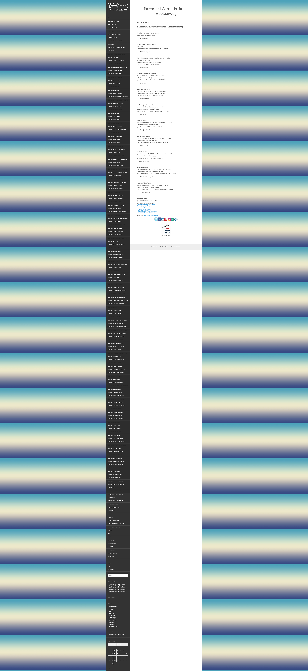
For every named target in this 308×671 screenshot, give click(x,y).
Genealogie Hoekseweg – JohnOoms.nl (146, 204)
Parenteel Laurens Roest (114, 363)
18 (115, 657)
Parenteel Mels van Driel (114, 162)
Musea (109, 533)
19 (117, 657)
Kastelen (110, 530)
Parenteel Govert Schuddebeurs (116, 297)
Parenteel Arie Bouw (113, 241)
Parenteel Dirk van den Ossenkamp (116, 455)
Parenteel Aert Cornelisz (114, 202)
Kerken (109, 537)
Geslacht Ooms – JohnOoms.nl (144, 209)
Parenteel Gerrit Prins (113, 261)
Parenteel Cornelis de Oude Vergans (117, 264)
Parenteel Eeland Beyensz (114, 389)
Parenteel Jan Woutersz (114, 251)
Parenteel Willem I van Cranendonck (117, 159)
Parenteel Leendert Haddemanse (116, 303)
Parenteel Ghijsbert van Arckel (116, 399)
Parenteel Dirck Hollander (115, 392)
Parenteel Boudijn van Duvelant (116, 484)
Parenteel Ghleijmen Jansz (115, 448)
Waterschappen (112, 543)
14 (123, 653)
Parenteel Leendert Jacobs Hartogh (117, 172)
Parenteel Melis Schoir (114, 471)
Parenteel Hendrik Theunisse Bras (116, 336)
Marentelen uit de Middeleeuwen (116, 47)
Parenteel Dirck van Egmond (115, 313)
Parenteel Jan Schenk (113, 277)
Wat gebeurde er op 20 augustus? (117, 589)
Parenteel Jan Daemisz (113, 90)
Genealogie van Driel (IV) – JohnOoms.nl (146, 208)
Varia (109, 563)
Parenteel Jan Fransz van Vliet (116, 60)
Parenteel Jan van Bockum (115, 248)
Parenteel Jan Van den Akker (115, 70)
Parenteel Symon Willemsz (114, 428)
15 (126, 653)
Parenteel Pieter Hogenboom (115, 165)
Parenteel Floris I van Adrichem (116, 359)
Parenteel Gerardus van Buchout (116, 369)
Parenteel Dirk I (112, 487)
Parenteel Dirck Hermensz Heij (116, 146)
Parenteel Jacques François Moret (117, 405)
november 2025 (113, 622)
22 (126, 657)
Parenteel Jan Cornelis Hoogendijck (117, 238)
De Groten (110, 517)
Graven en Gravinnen (113, 504)
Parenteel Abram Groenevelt (115, 195)
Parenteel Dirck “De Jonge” (115, 221)
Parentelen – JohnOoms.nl (150, 215)
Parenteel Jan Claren (113, 307)
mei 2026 (111, 611)
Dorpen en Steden (112, 550)
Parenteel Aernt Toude (114, 435)
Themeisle (178, 246)
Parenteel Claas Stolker (114, 317)
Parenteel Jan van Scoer (114, 349)
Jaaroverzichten (112, 37)
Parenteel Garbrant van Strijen (116, 441)
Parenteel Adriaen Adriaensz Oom (116, 54)
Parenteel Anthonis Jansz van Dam (117, 326)
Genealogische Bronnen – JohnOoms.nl (146, 212)
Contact (110, 566)
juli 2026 (111, 608)
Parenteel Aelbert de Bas (114, 208)
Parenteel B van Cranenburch (115, 382)
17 (112, 657)
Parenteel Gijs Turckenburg (115, 123)
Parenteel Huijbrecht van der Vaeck (117, 353)
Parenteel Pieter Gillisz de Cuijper (116, 294)
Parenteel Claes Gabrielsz (114, 57)
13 (120, 653)
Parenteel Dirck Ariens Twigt (115, 185)
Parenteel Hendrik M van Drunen (116, 205)
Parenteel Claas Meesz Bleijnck (116, 287)
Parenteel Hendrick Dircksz (115, 175)
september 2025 (113, 626)
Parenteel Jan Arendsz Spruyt (115, 418)
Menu (109, 18)
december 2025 (113, 620)
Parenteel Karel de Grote (114, 491)
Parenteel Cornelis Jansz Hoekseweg (117, 320)
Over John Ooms (112, 24)
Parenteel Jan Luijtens (114, 422)
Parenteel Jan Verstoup (114, 425)
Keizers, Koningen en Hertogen (115, 500)
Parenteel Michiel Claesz (114, 356)
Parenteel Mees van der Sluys (115, 366)
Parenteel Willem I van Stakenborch (117, 461)
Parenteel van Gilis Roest (114, 106)
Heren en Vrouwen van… (114, 507)
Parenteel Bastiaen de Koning (115, 340)
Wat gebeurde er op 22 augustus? (117, 586)
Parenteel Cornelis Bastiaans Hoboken (118, 218)
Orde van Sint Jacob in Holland (116, 523)
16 (109, 657)
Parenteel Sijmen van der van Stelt (117, 211)
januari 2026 (112, 619)
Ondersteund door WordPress (158, 246)
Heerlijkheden (111, 540)
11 (115, 653)
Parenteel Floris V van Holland (116, 395)
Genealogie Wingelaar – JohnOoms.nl (145, 207)
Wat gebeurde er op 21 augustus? (117, 587)
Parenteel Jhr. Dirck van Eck (115, 179)
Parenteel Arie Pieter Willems (115, 284)
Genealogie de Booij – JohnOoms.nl (145, 205)
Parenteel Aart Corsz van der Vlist (117, 182)
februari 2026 (112, 617)
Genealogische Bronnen (114, 31)
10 (112, 653)
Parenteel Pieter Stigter (114, 139)
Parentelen (111, 50)
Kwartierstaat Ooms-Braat (115, 41)
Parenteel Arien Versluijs (114, 215)
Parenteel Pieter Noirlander (115, 228)
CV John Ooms (111, 569)
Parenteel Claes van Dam (114, 73)
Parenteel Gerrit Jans (113, 87)
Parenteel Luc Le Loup (113, 113)
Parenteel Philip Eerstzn (114, 192)
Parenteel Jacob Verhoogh (115, 234)
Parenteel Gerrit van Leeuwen (115, 231)
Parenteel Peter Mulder (114, 133)
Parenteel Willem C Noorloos (115, 103)
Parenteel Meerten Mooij (114, 271)
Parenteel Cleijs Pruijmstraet (116, 372)
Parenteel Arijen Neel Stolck (115, 323)
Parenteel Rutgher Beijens (115, 474)
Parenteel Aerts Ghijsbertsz (115, 126)
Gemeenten (110, 546)
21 (123, 657)
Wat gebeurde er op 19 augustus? (117, 591)
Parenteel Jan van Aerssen (115, 458)
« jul (109, 668)
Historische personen (113, 520)
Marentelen (111, 44)
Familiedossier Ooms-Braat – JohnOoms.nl (147, 211)
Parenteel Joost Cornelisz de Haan (117, 129)
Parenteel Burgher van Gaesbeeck (116, 244)
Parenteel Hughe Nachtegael (115, 481)
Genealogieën (111, 497)
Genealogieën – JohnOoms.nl (144, 210)
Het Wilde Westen (112, 553)
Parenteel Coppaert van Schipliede (117, 445)
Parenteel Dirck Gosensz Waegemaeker (118, 300)
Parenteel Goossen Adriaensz (115, 188)
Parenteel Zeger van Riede (114, 432)
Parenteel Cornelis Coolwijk (115, 136)
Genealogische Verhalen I (114, 527)
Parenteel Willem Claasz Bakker (116, 156)
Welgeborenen (111, 510)
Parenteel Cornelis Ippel (114, 152)
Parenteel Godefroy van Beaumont (117, 333)
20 (120, 657)
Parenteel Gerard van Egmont (115, 343)
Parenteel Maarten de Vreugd (115, 280)
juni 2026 (111, 609)
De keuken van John (113, 560)
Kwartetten (111, 556)
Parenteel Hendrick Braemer (115, 412)
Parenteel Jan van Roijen (114, 267)
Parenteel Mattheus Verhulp (115, 254)
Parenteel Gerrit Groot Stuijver (116, 225)
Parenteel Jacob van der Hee (115, 438)
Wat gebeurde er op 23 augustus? (117, 584)
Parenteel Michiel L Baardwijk (115, 257)
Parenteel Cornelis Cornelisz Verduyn (118, 96)
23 (109, 660)
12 (117, 653)
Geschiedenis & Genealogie (114, 34)
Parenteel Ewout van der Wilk (115, 93)
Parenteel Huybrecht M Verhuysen (117, 290)
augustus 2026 (113, 606)
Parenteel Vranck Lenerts (115, 376)
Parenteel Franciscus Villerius (116, 346)
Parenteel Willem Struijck (114, 379)
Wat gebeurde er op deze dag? (117, 634)
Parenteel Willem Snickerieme (115, 451)
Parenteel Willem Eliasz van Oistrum (117, 330)
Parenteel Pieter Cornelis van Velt (117, 274)
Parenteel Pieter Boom (114, 119)
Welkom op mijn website (114, 21)
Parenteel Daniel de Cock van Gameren (118, 386)
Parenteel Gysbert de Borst (115, 77)
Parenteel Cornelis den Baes (115, 198)
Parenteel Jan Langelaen (114, 310)
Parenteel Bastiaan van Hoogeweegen (117, 169)
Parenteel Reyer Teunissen (114, 80)
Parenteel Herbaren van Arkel (116, 402)
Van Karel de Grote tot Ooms (115, 494)
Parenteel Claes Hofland (114, 477)
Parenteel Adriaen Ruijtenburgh (116, 149)
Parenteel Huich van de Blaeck (115, 415)
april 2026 (111, 613)
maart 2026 (112, 615)
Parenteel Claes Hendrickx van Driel (117, 67)
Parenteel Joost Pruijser (114, 64)
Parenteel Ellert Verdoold (115, 110)
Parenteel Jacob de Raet (114, 116)
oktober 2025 (112, 624)
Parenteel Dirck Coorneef (114, 409)
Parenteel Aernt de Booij (114, 83)
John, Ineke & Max (112, 27)
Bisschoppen (111, 514)
